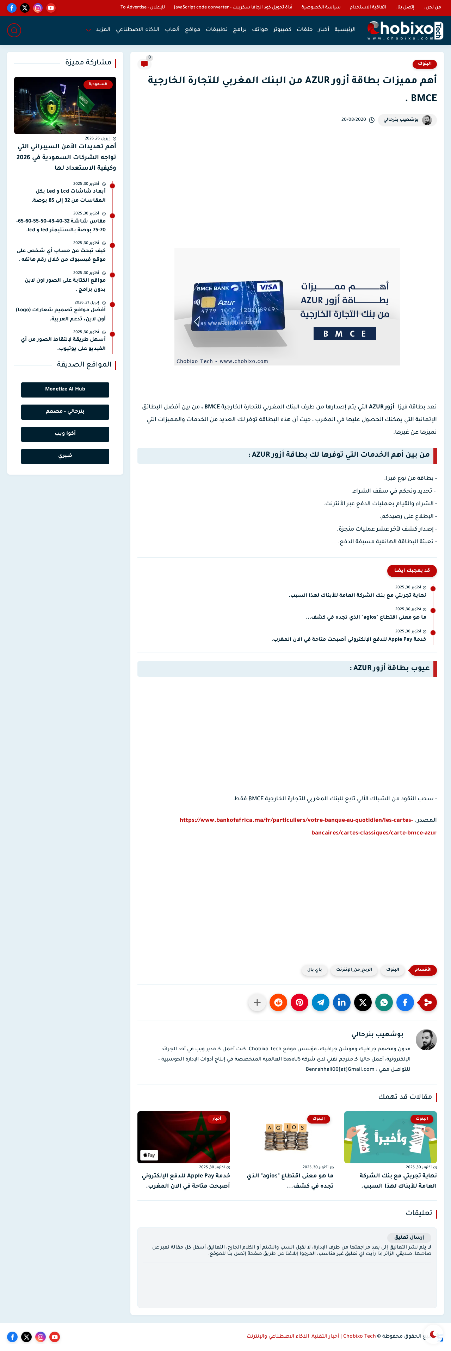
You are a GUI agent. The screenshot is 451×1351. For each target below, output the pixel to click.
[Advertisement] (287, 200)
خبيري (65, 456)
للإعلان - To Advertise (143, 7)
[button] (405, 1002)
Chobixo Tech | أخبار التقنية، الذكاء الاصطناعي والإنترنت (311, 1337)
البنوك (425, 64)
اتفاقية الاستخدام (368, 7)
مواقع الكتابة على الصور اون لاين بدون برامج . (65, 285)
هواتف (260, 30)
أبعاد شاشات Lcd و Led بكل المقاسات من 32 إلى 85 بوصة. (68, 196)
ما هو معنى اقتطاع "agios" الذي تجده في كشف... (366, 618)
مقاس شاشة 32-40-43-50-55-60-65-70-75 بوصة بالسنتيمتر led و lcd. (61, 226)
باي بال (314, 970)
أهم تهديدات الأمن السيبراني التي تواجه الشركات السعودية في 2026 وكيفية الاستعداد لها (66, 158)
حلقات (305, 30)
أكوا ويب (65, 434)
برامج (240, 30)
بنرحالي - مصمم (65, 412)
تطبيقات (217, 30)
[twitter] (25, 8)
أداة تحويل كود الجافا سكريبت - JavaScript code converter (233, 7)
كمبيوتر (282, 30)
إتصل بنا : (404, 7)
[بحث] (14, 30)
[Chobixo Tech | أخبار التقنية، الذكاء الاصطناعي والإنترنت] (405, 30)
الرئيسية (345, 30)
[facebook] (12, 8)
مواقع (192, 30)
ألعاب (172, 30)
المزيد (103, 30)
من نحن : (432, 7)
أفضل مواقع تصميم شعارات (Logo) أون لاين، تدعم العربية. (61, 315)
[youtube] (51, 8)
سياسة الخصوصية (321, 7)
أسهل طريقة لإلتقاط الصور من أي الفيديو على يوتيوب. (63, 344)
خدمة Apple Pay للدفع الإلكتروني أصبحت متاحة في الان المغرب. (348, 640)
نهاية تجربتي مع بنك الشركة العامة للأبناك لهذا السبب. (357, 596)
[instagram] (38, 8)
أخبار (323, 30)
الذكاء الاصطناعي (138, 30)
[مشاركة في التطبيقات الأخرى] (257, 1002)
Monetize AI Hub (65, 390)
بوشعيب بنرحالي (401, 120)
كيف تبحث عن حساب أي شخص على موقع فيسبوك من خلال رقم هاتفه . (61, 256)
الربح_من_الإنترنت (354, 970)
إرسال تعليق (409, 1237)
